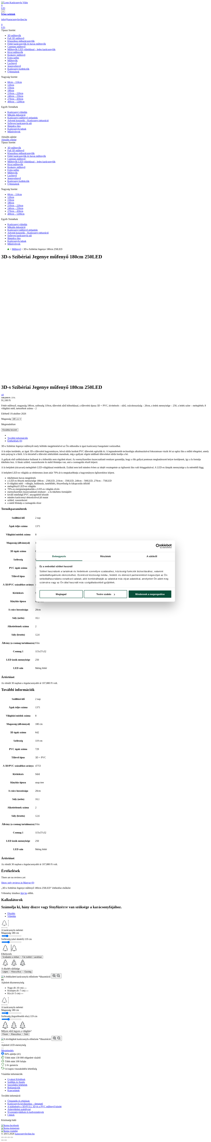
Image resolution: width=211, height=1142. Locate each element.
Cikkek (11, 1115)
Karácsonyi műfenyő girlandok (22, 117)
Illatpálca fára (14, 126)
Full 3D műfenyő (15, 38)
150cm (10, 87)
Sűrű (26, 1034)
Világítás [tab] (11, 916)
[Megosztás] (5, 1137)
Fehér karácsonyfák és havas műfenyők (26, 44)
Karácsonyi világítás (17, 112)
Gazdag (27, 972)
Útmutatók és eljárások (18, 1101)
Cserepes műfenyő (16, 46)
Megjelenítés (7, 1050)
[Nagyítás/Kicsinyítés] (12, 1137)
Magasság (6, 419)
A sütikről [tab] (152, 556)
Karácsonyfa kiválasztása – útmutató (25, 1103)
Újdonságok (13, 71)
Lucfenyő (12, 63)
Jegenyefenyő (14, 66)
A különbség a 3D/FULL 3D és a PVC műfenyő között (34, 1106)
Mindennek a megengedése (150, 594)
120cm (10, 85)
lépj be (24, 893)
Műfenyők (12, 60)
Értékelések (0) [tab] (14, 441)
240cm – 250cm (15, 96)
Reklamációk (13, 1087)
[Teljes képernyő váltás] (8, 1137)
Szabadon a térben (10, 957)
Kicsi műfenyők (15, 52)
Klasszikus (16, 972)
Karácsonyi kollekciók (18, 69)
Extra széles (13, 57)
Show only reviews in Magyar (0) (17, 882)
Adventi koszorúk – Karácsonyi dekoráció (28, 120)
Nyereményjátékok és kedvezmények (25, 1112)
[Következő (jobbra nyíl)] (5, 1140)
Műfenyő (16, 249)
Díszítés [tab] (11, 913)
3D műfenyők (14, 35)
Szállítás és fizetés (16, 1082)
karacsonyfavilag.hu (25, 1133)
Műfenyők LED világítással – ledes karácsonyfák (31, 49)
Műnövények (13, 131)
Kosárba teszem (9, 430)
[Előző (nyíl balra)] (2, 1140)
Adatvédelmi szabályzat (19, 1109)
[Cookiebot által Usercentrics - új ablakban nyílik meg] (158, 546)
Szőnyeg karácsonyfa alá (19, 123)
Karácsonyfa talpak (16, 129)
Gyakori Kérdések (16, 1079)
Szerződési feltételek (17, 1085)
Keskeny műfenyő (16, 55)
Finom (5, 1034)
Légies (5, 972)
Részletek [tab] (105, 556)
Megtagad (61, 594)
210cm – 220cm (15, 93)
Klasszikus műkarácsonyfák (21, 41)
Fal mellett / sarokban (32, 957)
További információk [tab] (17, 438)
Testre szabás (103, 594)
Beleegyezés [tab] (59, 556)
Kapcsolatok (13, 1090)
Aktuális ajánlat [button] (8, 139)
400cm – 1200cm (15, 101)
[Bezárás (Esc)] (2, 1137)
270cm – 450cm (15, 99)
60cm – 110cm (14, 82)
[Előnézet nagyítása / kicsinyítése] (56, 975)
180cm (10, 90)
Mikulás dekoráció (16, 115)
